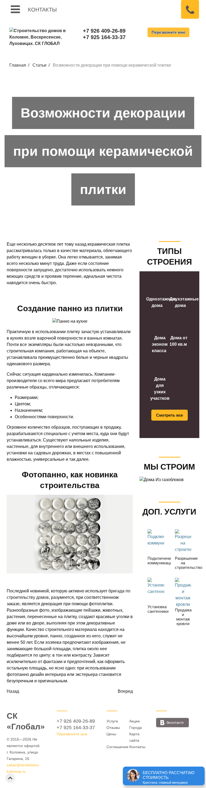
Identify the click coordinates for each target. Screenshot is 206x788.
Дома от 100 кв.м (178, 341)
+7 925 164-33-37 (104, 37)
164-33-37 (76, 727)
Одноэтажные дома (161, 302)
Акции (134, 721)
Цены (111, 734)
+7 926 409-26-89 (104, 31)
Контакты (42, 9)
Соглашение (117, 747)
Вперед (125, 691)
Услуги (112, 721)
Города (135, 727)
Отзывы (113, 727)
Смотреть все (169, 415)
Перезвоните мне (168, 32)
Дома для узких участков (160, 389)
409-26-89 (76, 721)
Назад (13, 691)
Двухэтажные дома (184, 302)
